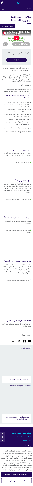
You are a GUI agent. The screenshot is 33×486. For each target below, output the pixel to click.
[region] (16, 466)
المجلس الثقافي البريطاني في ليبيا (21, 433)
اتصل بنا (16, 60)
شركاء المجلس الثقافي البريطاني (22, 436)
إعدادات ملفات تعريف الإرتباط (16, 480)
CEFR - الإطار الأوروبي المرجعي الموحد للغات (17, 96)
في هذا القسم (9, 26)
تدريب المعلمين (27, 440)
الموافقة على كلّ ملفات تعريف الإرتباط (16, 474)
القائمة (29, 9)
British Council (26, 3)
